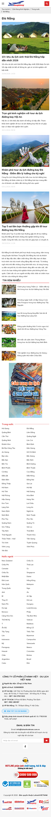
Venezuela (31, 643)
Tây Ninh (5, 531)
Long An (30, 507)
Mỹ (3, 643)
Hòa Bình (30, 495)
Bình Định (30, 444)
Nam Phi (5, 604)
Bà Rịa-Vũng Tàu (8, 448)
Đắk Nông (31, 476)
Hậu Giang (6, 499)
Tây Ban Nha (32, 616)
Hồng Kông (31, 580)
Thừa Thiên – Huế (8, 539)
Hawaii (4, 651)
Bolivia (29, 655)
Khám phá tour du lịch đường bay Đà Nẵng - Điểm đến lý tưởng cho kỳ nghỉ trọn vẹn (23, 173)
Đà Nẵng (6, 12)
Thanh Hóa (31, 535)
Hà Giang (5, 428)
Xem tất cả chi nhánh (16, 711)
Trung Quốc (6, 588)
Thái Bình (30, 531)
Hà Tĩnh (5, 491)
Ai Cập (29, 596)
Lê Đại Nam (27, 683)
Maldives (30, 624)
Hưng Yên (30, 499)
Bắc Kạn (5, 460)
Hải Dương (31, 491)
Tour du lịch (6, 9)
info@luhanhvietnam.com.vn (28, 729)
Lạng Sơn (5, 507)
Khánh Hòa (6, 444)
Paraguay (5, 647)
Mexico (29, 647)
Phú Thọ (5, 519)
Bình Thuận (31, 468)
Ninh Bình (5, 515)
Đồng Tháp (6, 483)
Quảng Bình (6, 432)
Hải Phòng (6, 495)
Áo (28, 592)
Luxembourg (31, 608)
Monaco (5, 612)
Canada (5, 568)
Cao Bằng (31, 472)
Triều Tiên (30, 631)
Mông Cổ (30, 628)
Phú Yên (30, 519)
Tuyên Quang (32, 543)
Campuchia (31, 639)
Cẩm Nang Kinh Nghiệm (20, 9)
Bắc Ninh (30, 460)
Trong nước (36, 9)
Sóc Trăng (6, 527)
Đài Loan (5, 580)
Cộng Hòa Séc (7, 616)
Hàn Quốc (5, 584)
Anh (3, 592)
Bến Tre (5, 464)
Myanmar (30, 635)
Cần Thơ (5, 436)
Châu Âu (5, 572)
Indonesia (5, 639)
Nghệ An (30, 511)
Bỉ (2, 596)
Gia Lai (29, 483)
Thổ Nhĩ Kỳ (6, 620)
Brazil (29, 659)
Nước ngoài (7, 556)
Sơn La (29, 527)
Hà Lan (29, 600)
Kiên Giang (31, 448)
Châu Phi (5, 565)
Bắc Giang (31, 456)
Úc (28, 568)
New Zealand (7, 561)
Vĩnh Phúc (30, 547)
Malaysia (30, 584)
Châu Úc (30, 561)
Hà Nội (29, 487)
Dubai (29, 576)
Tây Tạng (5, 631)
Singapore (31, 572)
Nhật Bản (5, 576)
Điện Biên (5, 480)
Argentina (5, 659)
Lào (3, 635)
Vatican (30, 620)
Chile (4, 655)
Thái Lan (30, 565)
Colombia (30, 651)
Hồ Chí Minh (31, 452)
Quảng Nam (6, 523)
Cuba (4, 663)
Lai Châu (30, 503)
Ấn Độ (4, 628)
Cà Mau (5, 472)
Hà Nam (5, 487)
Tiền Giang (31, 539)
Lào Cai (30, 440)
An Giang (5, 452)
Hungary (30, 604)
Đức (28, 663)
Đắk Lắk (5, 476)
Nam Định (6, 511)
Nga (28, 588)
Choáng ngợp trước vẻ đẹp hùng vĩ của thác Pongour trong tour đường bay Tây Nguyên (33, 302)
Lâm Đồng (31, 432)
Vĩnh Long (6, 547)
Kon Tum (5, 503)
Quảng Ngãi (31, 436)
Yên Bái (5, 550)
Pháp (29, 612)
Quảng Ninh (6, 440)
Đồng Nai (30, 480)
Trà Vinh (5, 543)
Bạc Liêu (5, 456)
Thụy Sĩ (4, 600)
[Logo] (16, 3)
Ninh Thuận (31, 515)
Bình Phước (6, 468)
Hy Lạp (4, 608)
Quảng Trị (30, 523)
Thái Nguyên (7, 535)
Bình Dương (31, 464)
